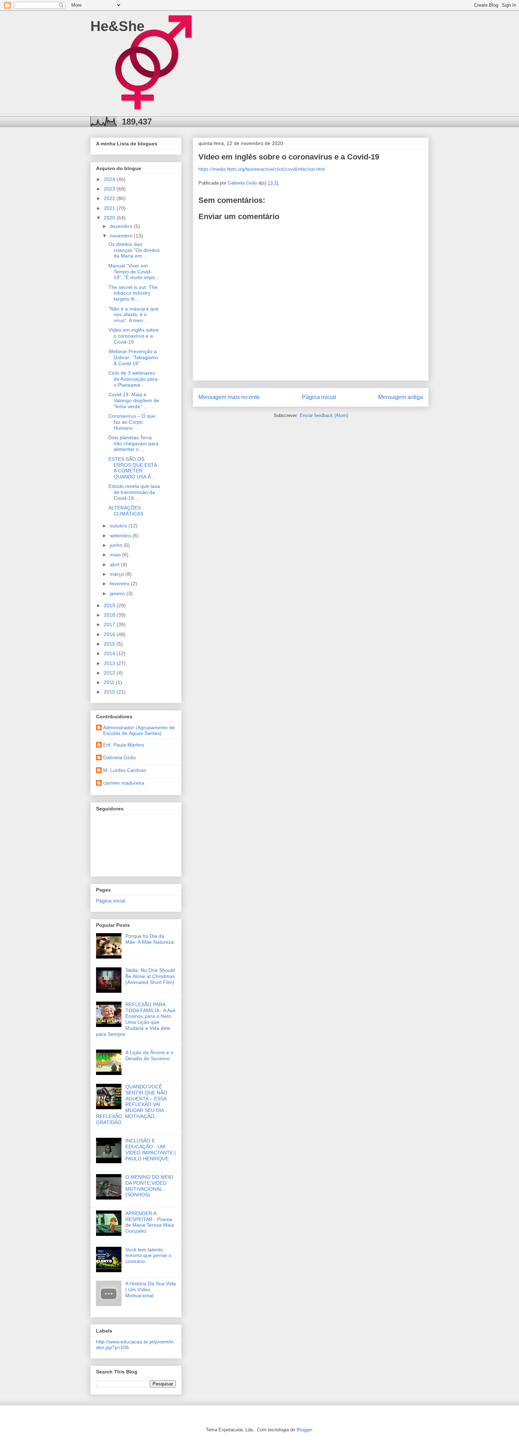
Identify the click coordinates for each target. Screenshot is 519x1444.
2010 (110, 692)
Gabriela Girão (119, 757)
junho (117, 545)
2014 (110, 653)
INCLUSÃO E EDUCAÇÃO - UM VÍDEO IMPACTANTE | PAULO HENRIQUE (150, 1149)
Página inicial (319, 397)
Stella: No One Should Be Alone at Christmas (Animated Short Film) (150, 976)
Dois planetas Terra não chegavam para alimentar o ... (133, 443)
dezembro (122, 226)
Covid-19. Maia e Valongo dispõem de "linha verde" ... (133, 400)
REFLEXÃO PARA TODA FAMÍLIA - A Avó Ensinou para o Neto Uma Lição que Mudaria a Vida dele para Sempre (135, 1019)
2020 (110, 217)
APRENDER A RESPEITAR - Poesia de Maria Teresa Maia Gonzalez (149, 1222)
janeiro (118, 593)
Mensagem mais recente (229, 397)
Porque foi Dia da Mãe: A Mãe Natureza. (150, 939)
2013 (110, 663)
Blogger (304, 1429)
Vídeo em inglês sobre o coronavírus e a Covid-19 (133, 336)
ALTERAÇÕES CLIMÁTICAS (125, 510)
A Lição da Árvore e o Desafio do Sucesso (149, 1055)
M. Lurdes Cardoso (124, 770)
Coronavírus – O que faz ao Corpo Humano (131, 422)
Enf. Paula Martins (123, 745)
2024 (110, 179)
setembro (121, 535)
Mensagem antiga (400, 397)
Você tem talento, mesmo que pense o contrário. (148, 1255)
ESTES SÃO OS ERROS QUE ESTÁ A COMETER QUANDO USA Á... (132, 467)
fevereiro (120, 583)
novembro (122, 235)
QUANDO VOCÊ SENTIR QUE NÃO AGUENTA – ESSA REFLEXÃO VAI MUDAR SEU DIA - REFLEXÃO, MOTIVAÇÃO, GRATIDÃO (131, 1104)
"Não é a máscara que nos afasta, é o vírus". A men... (133, 315)
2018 (110, 615)
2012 (110, 673)
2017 (110, 624)
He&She (117, 26)
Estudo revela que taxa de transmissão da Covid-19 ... (134, 492)
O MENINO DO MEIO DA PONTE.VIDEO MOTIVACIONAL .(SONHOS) (149, 1185)
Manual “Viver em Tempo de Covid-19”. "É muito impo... (133, 271)
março (117, 574)
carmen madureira (123, 783)
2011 (110, 682)
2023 (110, 189)
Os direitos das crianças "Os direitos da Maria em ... (134, 250)
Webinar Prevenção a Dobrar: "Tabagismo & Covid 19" (133, 357)
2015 (110, 644)
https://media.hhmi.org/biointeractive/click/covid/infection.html (261, 169)
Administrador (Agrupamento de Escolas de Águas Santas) (139, 730)
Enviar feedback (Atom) (324, 415)
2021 (110, 208)
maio (116, 554)
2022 (110, 198)
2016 (110, 634)
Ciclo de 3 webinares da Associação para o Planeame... (132, 379)
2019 (110, 605)
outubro (119, 525)
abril (115, 564)
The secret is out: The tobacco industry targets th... (132, 293)
